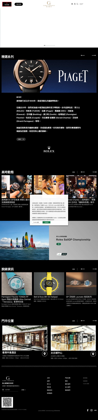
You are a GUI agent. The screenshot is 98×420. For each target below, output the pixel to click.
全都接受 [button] (46, 222)
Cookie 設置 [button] (36, 222)
